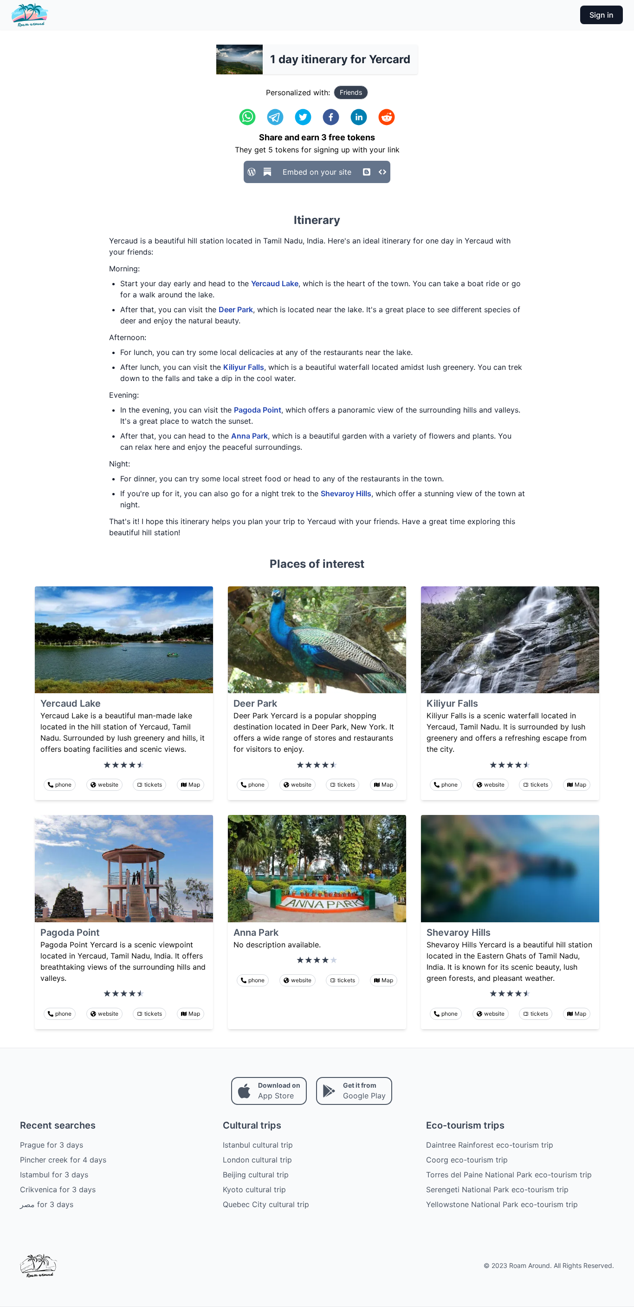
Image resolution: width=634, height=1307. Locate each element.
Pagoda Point (257, 409)
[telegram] (275, 117)
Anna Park (249, 435)
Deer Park (236, 309)
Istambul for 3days (54, 1174)
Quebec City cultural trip (266, 1204)
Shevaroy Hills (346, 493)
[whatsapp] (247, 117)
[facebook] (331, 117)
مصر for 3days (46, 1204)
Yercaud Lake (274, 283)
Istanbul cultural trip (258, 1144)
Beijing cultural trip (256, 1174)
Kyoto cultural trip (254, 1189)
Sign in (601, 15)
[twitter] (303, 117)
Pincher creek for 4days (63, 1159)
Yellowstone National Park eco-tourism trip (502, 1204)
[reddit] (387, 117)
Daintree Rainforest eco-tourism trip (489, 1144)
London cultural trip (257, 1159)
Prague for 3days (51, 1144)
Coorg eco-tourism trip (467, 1159)
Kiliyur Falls (243, 367)
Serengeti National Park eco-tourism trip (497, 1189)
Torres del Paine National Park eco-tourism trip (509, 1174)
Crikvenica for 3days (58, 1189)
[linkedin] (359, 117)
